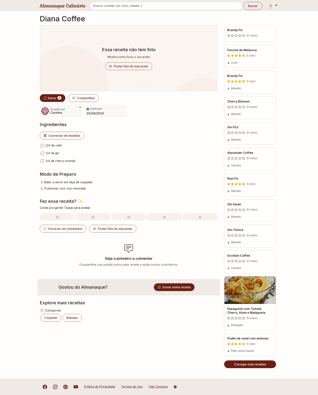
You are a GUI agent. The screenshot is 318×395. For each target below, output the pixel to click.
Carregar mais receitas (250, 364)
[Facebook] (45, 386)
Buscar (253, 6)
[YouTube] (76, 386)
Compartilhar (86, 98)
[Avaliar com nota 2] (92, 216)
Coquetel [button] (50, 318)
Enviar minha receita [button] (176, 287)
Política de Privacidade (99, 386)
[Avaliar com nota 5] (200, 216)
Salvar (54, 98)
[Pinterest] (65, 386)
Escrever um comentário (65, 229)
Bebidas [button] (72, 318)
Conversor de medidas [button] (64, 135)
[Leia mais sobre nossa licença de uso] (175, 386)
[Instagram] (55, 386)
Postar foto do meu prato (131, 66)
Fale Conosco (158, 386)
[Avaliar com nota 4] (164, 216)
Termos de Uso (132, 386)
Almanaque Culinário (63, 6)
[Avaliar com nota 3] (128, 216)
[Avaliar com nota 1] (57, 216)
